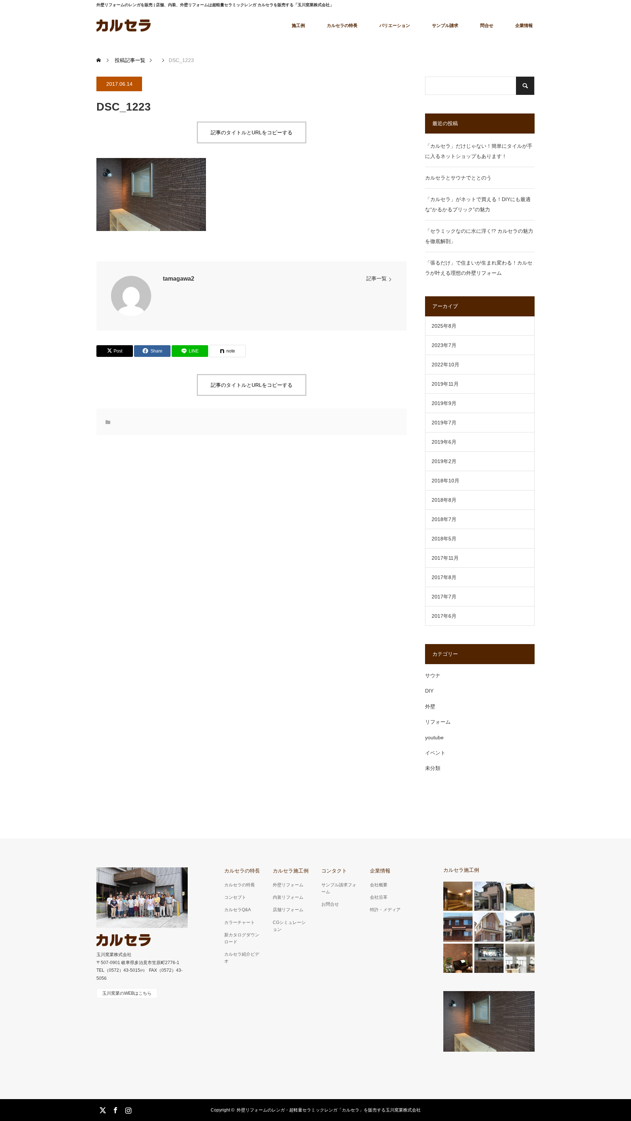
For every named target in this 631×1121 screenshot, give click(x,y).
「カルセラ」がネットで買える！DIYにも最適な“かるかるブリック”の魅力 (478, 204)
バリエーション (394, 25)
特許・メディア (385, 909)
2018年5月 (444, 539)
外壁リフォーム (288, 884)
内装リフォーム (288, 897)
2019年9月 (444, 403)
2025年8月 (444, 326)
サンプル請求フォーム (338, 888)
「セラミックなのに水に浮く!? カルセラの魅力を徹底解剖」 (479, 236)
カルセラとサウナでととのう (458, 178)
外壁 (430, 706)
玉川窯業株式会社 (113, 954)
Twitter (101, 1108)
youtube (434, 737)
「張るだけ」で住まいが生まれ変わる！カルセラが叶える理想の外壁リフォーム (478, 268)
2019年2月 (444, 461)
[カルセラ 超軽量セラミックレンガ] (123, 25)
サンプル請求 (445, 25)
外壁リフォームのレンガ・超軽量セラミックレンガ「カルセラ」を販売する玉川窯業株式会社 (329, 1110)
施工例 (298, 25)
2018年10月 (445, 481)
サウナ (432, 675)
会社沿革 (378, 897)
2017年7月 (444, 597)
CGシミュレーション (289, 926)
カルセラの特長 (342, 25)
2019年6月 (444, 442)
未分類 (432, 768)
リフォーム (438, 722)
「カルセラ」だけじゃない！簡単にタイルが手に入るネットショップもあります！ (478, 151)
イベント (435, 753)
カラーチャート (239, 922)
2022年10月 (445, 364)
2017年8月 (444, 577)
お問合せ (330, 904)
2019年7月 (444, 422)
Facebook (114, 1108)
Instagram (127, 1108)
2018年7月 (444, 519)
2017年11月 (445, 558)
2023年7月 (444, 345)
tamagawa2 (178, 279)
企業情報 (524, 25)
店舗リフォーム (288, 909)
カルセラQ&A (237, 909)
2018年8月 (444, 500)
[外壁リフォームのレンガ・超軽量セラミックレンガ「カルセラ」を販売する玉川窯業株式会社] (123, 940)
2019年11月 (445, 384)
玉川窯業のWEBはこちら (127, 993)
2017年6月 (444, 616)
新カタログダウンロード (241, 938)
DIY (429, 691)
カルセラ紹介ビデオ (241, 958)
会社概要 (378, 884)
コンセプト (235, 897)
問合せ (486, 25)
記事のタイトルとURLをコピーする (251, 132)
